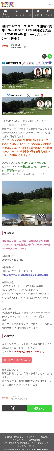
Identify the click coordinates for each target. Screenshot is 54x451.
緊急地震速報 (34, 440)
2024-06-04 (15, 45)
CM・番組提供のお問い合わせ (17, 443)
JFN (46, 443)
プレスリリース (32, 437)
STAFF (13, 47)
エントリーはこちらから (17, 360)
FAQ (24, 440)
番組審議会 (18, 437)
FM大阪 (22, 47)
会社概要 (8, 437)
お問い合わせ (37, 443)
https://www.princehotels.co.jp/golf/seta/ (25, 275)
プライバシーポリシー (27, 446)
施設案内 (44, 437)
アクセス (16, 440)
